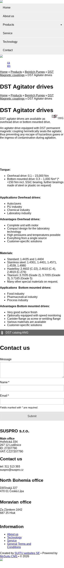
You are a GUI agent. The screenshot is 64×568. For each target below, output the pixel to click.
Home (6, 7)
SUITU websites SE (27, 553)
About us (8, 16)
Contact (8, 50)
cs (8, 62)
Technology (10, 41)
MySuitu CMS (8, 556)
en (8, 65)
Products (8, 24)
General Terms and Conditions (19, 545)
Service (7, 33)
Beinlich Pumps (35, 71)
